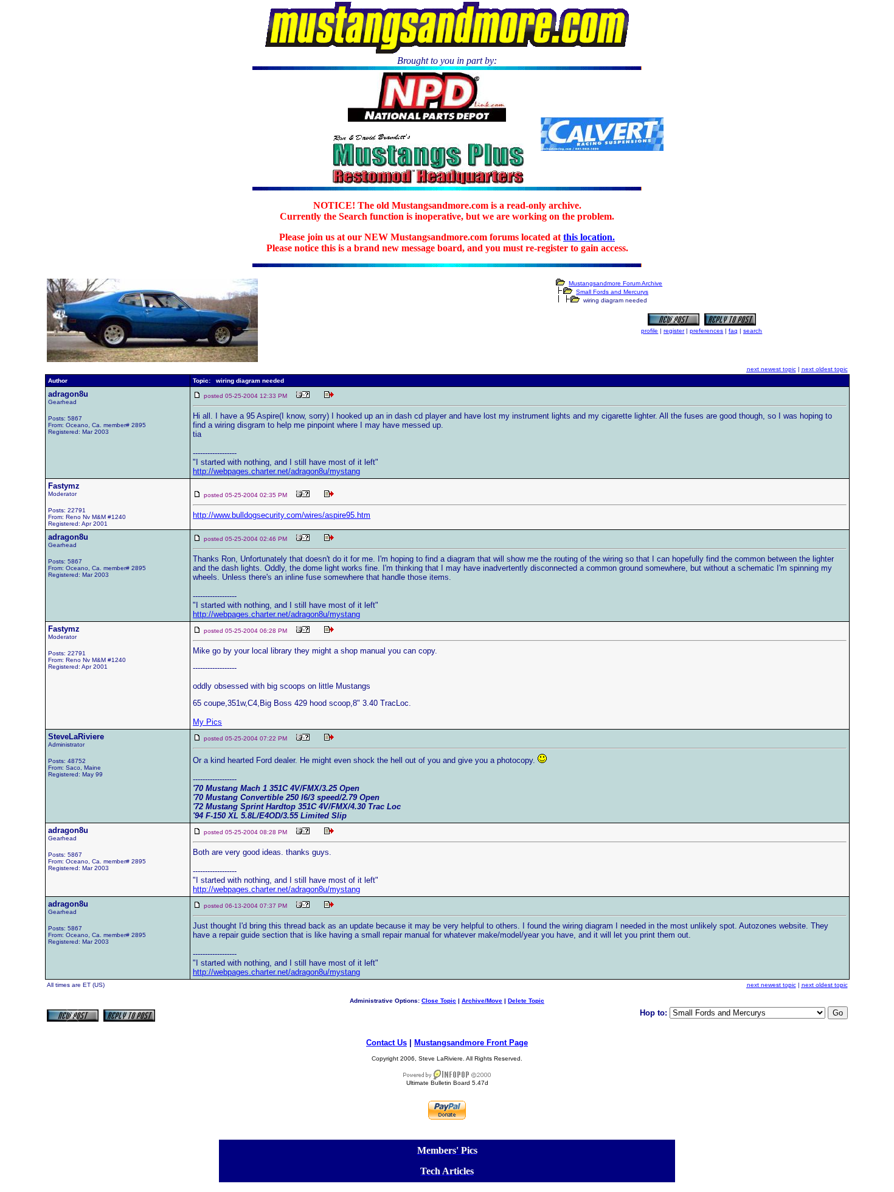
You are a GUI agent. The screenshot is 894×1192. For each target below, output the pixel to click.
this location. (589, 237)
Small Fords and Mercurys (612, 291)
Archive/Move (482, 1000)
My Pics (207, 722)
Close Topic (438, 1000)
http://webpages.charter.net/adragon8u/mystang (276, 471)
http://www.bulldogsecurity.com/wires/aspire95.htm (281, 515)
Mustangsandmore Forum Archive (615, 283)
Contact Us (386, 1042)
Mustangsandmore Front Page (471, 1042)
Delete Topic (526, 1000)
